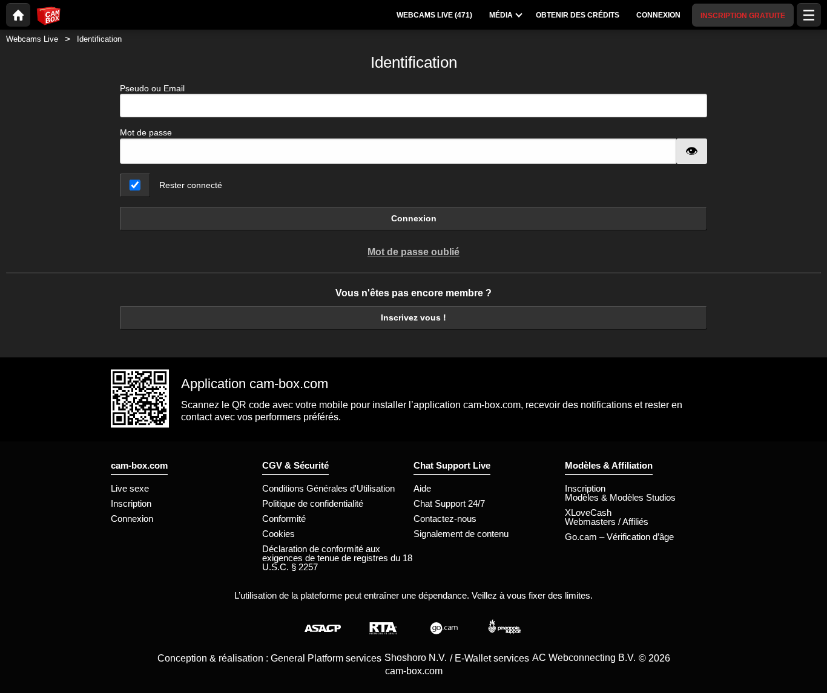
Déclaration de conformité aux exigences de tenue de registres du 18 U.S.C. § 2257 (337, 558)
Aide (422, 488)
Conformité (284, 518)
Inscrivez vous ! (413, 317)
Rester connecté (190, 185)
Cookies (278, 534)
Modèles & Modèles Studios (620, 497)
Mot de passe (146, 132)
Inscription (131, 503)
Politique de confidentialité (312, 503)
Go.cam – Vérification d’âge (619, 537)
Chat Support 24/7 (449, 503)
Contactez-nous (445, 518)
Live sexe (130, 488)
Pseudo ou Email (152, 88)
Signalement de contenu (461, 534)
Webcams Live (32, 39)
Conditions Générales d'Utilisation (328, 488)
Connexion (414, 218)
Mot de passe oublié (413, 252)
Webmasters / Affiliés (606, 521)
